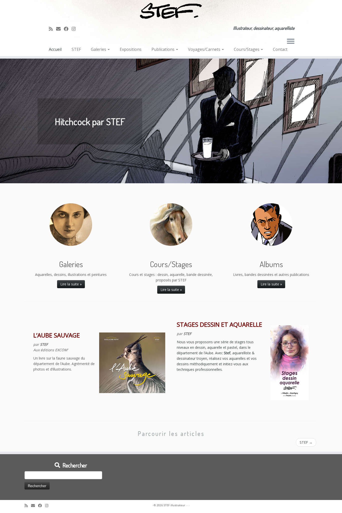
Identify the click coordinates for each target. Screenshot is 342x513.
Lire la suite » (71, 284)
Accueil (55, 49)
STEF (76, 49)
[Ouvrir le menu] (290, 42)
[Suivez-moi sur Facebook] (68, 29)
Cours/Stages (247, 49)
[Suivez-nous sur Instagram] (75, 29)
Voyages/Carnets (204, 49)
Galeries (99, 49)
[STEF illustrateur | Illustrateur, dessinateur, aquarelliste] (171, 11)
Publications (163, 49)
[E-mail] (60, 29)
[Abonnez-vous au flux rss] (52, 29)
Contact (280, 49)
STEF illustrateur (174, 505)
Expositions (130, 49)
